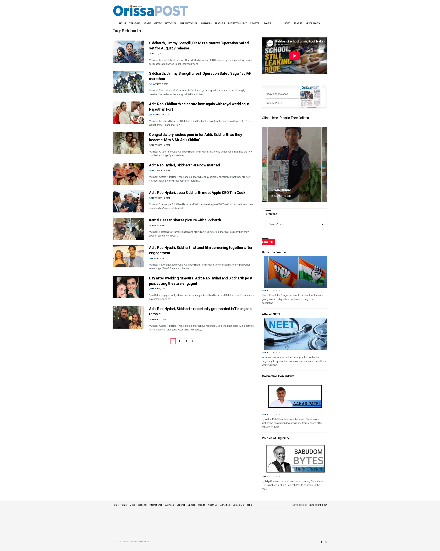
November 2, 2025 (159, 84)
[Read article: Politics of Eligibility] (295, 458)
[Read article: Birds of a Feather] (295, 272)
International (188, 23)
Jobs (249, 505)
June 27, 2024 (157, 225)
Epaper (298, 23)
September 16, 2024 (160, 145)
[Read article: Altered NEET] (295, 334)
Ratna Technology (317, 504)
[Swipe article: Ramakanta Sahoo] (294, 164)
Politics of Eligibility (275, 438)
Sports (254, 23)
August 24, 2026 (271, 352)
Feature (220, 23)
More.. (268, 23)
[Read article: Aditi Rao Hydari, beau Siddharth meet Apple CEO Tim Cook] (128, 201)
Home (122, 23)
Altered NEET (271, 314)
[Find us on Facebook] (321, 542)
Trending (134, 23)
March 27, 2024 (158, 319)
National (171, 23)
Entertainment (237, 23)
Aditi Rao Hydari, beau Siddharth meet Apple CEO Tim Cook (197, 192)
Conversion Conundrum (278, 376)
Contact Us (238, 505)
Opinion (191, 505)
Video (287, 23)
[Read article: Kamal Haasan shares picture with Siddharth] (128, 229)
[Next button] (324, 164)
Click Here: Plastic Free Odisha (285, 118)
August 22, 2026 (271, 476)
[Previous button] (264, 164)
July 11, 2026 (157, 54)
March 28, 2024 (158, 289)
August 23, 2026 (271, 414)
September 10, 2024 (160, 198)
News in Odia (313, 23)
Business (206, 23)
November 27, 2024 (160, 115)
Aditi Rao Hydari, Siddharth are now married (184, 165)
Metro (158, 23)
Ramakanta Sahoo (285, 190)
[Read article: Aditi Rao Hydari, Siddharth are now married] (128, 174)
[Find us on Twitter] (326, 542)
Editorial (181, 505)
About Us (212, 505)
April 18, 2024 (157, 258)
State (147, 23)
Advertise (225, 505)
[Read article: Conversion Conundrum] (295, 396)
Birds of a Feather (274, 252)
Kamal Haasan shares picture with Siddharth (185, 220)
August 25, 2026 (271, 290)
